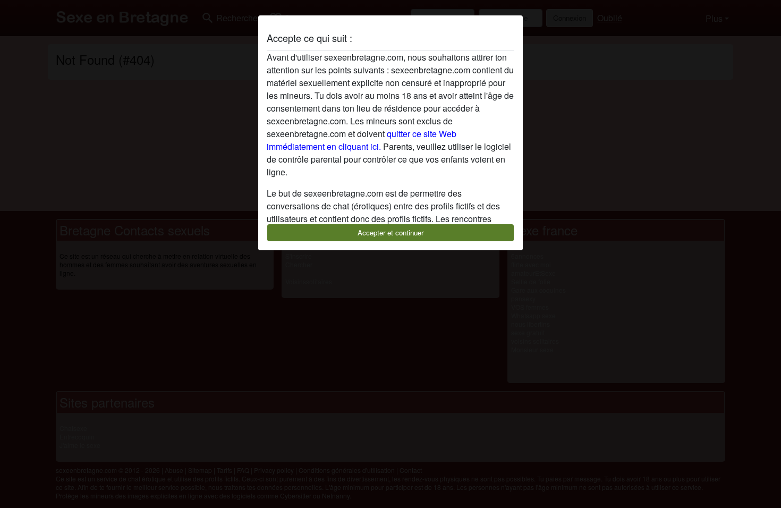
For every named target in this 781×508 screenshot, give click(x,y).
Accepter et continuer (390, 232)
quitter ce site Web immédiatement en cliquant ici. (361, 140)
